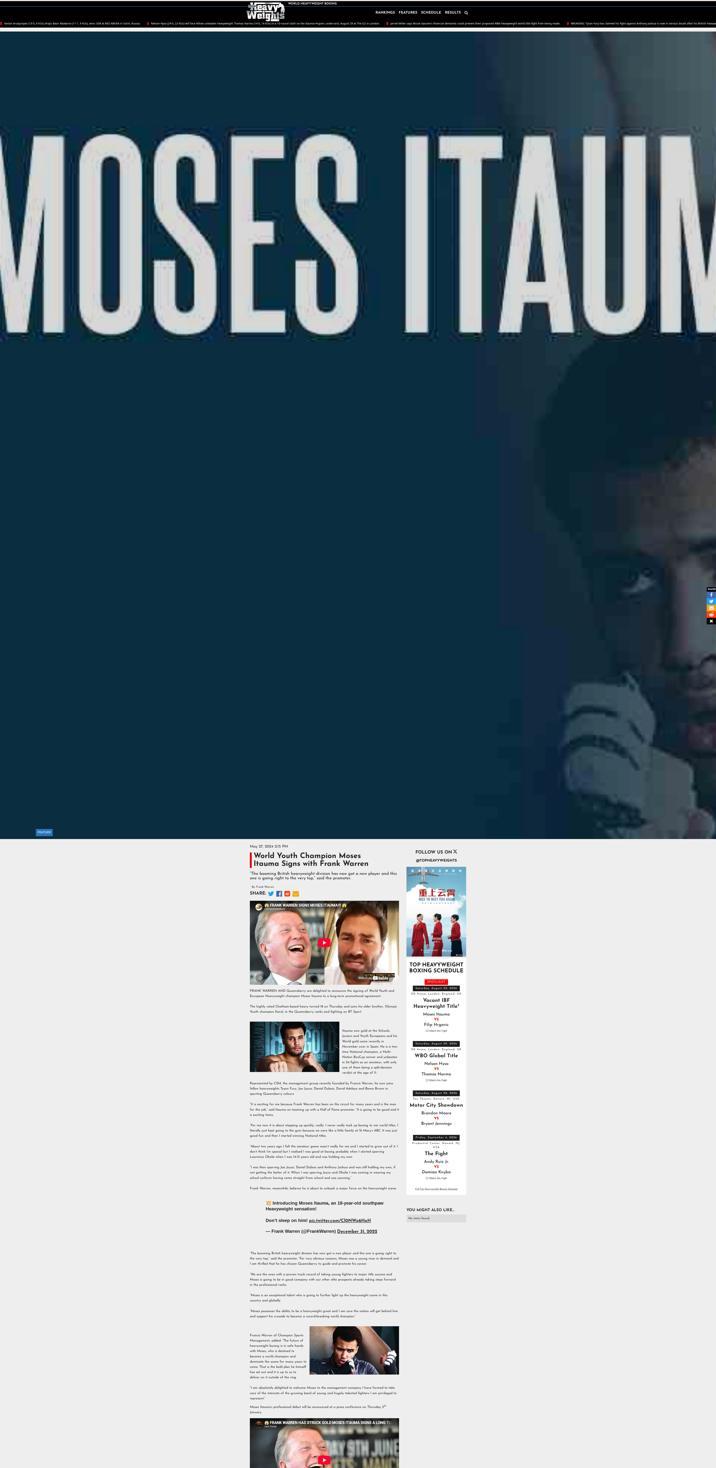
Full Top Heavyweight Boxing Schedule (436, 1189)
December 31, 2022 (357, 1231)
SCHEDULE (431, 13)
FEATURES (408, 13)
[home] (265, 12)
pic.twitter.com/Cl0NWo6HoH (340, 1221)
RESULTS (453, 13)
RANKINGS (385, 13)
